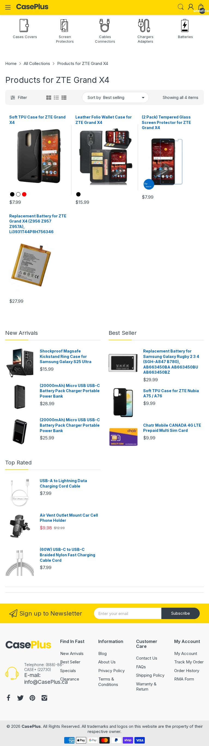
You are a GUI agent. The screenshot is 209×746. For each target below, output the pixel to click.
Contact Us (146, 658)
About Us (107, 661)
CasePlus (31, 726)
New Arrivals (21, 333)
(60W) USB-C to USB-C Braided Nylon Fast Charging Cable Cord (67, 554)
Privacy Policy (111, 670)
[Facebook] (8, 699)
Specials (68, 670)
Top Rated (18, 462)
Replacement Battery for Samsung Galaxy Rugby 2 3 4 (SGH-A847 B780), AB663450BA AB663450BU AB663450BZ (171, 361)
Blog (102, 653)
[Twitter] (20, 699)
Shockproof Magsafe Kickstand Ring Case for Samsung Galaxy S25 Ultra (65, 356)
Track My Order (189, 661)
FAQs (141, 666)
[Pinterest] (32, 699)
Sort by (94, 97)
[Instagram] (44, 699)
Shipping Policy (150, 675)
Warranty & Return (146, 686)
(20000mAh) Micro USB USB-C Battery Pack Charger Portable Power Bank (70, 390)
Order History (186, 670)
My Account (185, 653)
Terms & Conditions (108, 681)
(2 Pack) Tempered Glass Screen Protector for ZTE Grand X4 (166, 122)
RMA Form (184, 679)
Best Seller (123, 333)
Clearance (69, 679)
